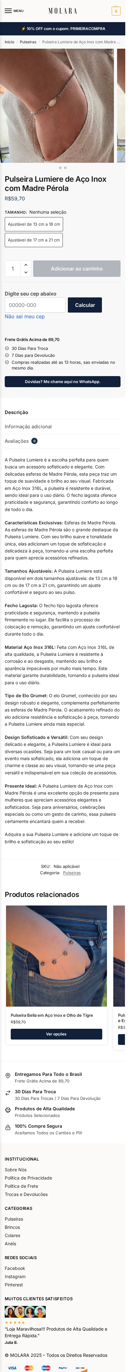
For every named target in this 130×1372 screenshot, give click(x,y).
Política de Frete (21, 1186)
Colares (12, 1235)
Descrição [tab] (16, 412)
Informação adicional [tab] (28, 427)
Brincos (12, 1227)
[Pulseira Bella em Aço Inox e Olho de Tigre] (56, 956)
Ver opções (56, 1034)
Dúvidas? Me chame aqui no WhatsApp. (63, 381)
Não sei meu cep (25, 316)
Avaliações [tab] (20, 441)
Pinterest (14, 1284)
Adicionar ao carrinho (77, 268)
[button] (115, 11)
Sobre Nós (16, 1169)
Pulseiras (28, 42)
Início (9, 42)
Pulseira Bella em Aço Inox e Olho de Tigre (52, 1015)
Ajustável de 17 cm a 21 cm (34, 239)
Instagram (15, 1276)
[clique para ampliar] (57, 106)
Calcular (85, 305)
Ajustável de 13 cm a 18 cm (34, 224)
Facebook (15, 1268)
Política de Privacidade (28, 1177)
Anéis (10, 1243)
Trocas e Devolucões (26, 1194)
